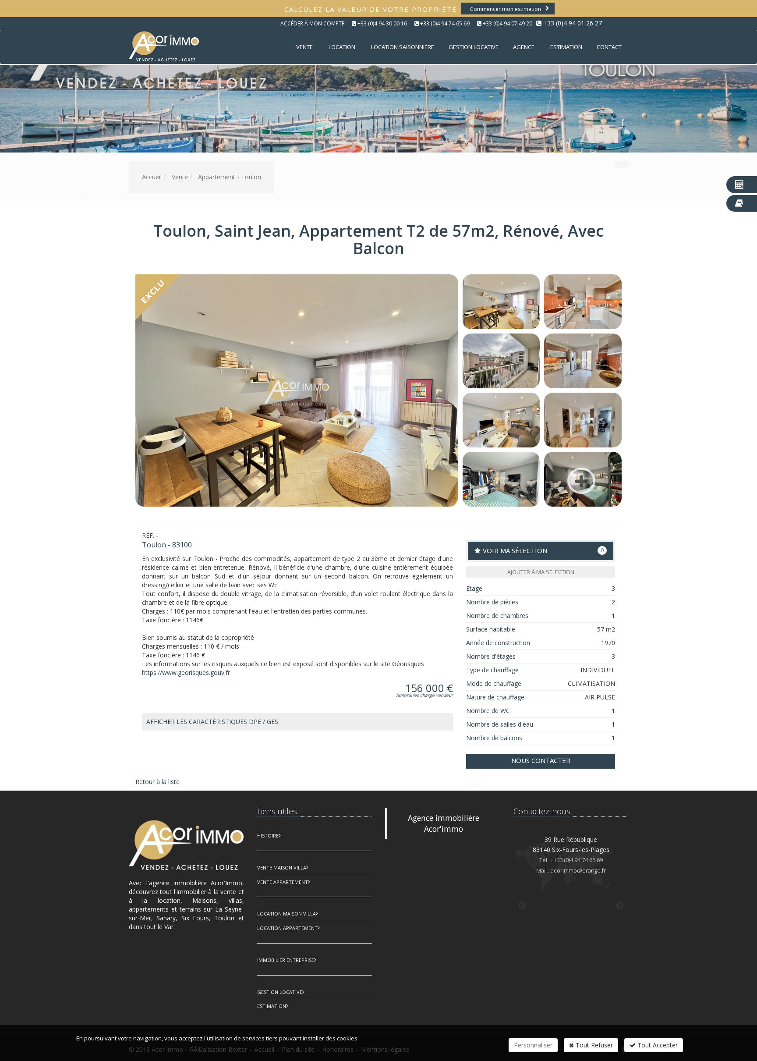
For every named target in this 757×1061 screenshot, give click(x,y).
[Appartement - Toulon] (501, 301)
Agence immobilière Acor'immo (443, 823)
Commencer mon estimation (505, 9)
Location (342, 47)
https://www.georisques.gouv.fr (186, 672)
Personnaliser (533, 1045)
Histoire (268, 835)
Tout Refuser (593, 1045)
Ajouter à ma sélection (540, 572)
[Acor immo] (162, 46)
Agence (523, 47)
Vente (304, 47)
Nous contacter (540, 760)
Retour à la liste (157, 781)
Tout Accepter (657, 1045)
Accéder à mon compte (312, 23)
